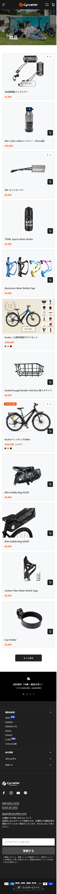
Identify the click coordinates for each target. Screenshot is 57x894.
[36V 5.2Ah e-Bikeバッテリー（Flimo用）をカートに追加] (50, 133)
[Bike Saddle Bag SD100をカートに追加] (50, 484)
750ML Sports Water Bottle (19, 239)
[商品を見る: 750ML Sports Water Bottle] (50, 231)
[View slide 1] (23, 694)
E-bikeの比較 (11, 744)
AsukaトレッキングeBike (17, 439)
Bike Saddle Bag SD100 (17, 492)
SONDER (9, 722)
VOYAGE (8, 735)
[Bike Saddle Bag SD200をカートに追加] (50, 533)
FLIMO (8, 739)
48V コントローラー (14, 190)
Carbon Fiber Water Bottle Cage (21, 590)
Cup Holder (11, 639)
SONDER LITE (11, 726)
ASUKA (8, 731)
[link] (14, 800)
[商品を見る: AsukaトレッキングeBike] (50, 431)
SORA (7, 717)
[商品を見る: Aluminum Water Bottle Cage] (50, 280)
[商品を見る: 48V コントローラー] (50, 182)
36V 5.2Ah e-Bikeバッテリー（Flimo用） (25, 141)
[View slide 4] (33, 694)
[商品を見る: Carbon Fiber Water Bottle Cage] (50, 582)
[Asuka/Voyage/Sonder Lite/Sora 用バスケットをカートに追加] (50, 382)
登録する (27, 837)
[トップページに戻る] (3, 31)
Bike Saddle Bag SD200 (17, 541)
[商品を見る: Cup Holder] (50, 631)
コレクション (13, 31)
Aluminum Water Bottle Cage (20, 288)
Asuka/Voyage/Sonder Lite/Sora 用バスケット (28, 390)
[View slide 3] (30, 694)
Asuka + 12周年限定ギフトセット (21, 337)
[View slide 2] (26, 694)
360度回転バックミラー (16, 91)
